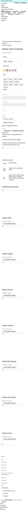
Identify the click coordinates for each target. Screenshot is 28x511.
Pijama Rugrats (7, 254)
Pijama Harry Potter (9, 397)
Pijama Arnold (7, 433)
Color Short (6, 65)
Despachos (4, 465)
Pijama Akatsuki (7, 325)
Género (5, 57)
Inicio (3, 41)
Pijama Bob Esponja (9, 361)
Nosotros (3, 467)
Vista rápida (4, 215)
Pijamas (12, 41)
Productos (3, 462)
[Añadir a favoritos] (8, 215)
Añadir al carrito (8, 119)
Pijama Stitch (6, 218)
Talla (4, 74)
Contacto (3, 470)
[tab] (7, 131)
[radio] (5, 61)
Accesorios (4, 483)
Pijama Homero (7, 290)
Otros (2, 485)
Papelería (3, 477)
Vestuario (7, 41)
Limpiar (5, 89)
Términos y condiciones (7, 473)
